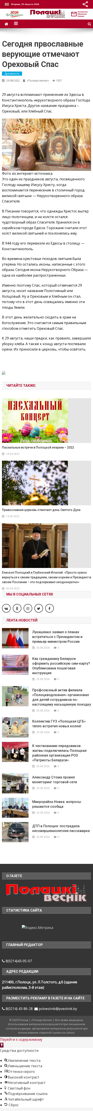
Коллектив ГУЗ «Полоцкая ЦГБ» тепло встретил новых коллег (59, 723)
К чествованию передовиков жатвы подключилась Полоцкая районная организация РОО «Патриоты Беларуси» (59, 753)
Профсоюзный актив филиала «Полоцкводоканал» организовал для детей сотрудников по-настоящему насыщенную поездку (61, 697)
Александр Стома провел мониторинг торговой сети (54, 779)
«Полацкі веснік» (38, 80)
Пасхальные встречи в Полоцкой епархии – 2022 (38, 447)
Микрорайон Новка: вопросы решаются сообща (56, 804)
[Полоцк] (46, 893)
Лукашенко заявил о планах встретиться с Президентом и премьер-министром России (57, 637)
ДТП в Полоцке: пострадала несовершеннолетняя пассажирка (61, 828)
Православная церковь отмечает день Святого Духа (41, 510)
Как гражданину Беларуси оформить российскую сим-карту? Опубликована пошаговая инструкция (61, 666)
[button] (1, 1045)
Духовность (12, 73)
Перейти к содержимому (21, 1039)
